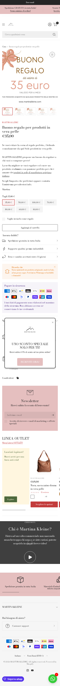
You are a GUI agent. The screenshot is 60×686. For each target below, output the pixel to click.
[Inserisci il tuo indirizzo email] (53, 415)
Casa (4, 47)
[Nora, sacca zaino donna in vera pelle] (44, 461)
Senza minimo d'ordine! (20, 10)
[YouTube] (32, 670)
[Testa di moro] (37, 497)
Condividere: (8, 378)
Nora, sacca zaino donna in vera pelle (44, 487)
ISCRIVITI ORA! (30, 361)
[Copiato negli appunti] (18, 378)
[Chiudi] (54, 267)
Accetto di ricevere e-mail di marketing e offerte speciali (32, 422)
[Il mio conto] (49, 24)
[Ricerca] (54, 34)
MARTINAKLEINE (10, 122)
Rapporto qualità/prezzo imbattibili (25, 248)
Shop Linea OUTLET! (12, 442)
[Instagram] (27, 670)
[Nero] (41, 497)
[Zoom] (52, 54)
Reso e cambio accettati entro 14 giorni (27, 256)
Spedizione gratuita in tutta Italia (24, 240)
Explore (10, 499)
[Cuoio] (32, 497)
